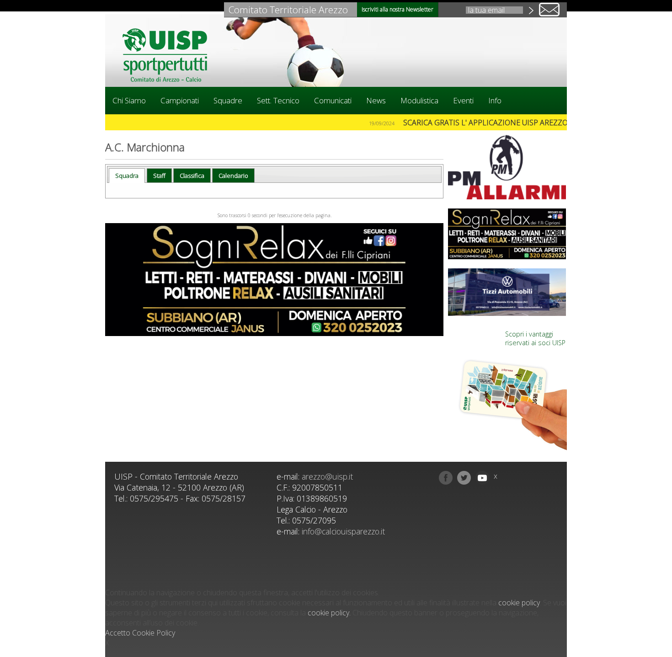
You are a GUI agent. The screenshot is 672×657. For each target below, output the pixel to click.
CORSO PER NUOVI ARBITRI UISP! (202, 123)
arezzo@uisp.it (327, 476)
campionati (179, 100)
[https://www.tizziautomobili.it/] (507, 292)
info (494, 100)
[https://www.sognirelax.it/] (274, 279)
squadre (227, 100)
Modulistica (419, 100)
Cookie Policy (153, 633)
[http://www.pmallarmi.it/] (507, 167)
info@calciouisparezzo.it (343, 531)
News (376, 100)
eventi (463, 100)
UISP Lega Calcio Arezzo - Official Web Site (169, 54)
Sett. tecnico (278, 100)
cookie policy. (329, 613)
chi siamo (129, 100)
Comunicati (333, 100)
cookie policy (519, 603)
